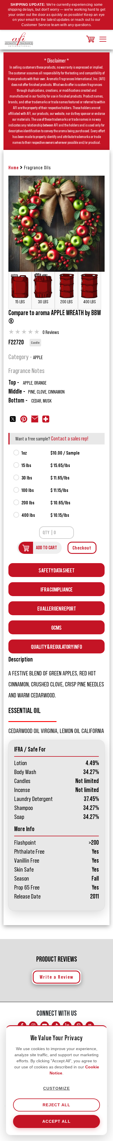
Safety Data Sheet (56, 570)
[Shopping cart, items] (89, 39)
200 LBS (66, 302)
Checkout (81, 547)
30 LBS (43, 302)
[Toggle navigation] (103, 39)
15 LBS (20, 302)
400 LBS (89, 302)
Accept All (56, 1121)
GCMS (56, 627)
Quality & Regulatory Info (56, 646)
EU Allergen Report (56, 608)
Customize (56, 1088)
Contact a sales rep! (69, 439)
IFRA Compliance (57, 589)
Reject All (56, 1105)
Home (13, 167)
